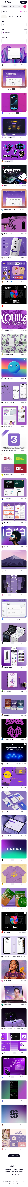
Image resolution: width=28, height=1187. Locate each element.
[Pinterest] (18, 1174)
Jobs (7, 1183)
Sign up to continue (14, 1155)
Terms (13, 1181)
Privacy (18, 1181)
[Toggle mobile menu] (2, 2)
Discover (4, 16)
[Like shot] (21, 65)
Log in (23, 2)
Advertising (7, 1171)
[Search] (24, 6)
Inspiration (21, 1169)
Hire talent (14, 1169)
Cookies (23, 1181)
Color (2, 29)
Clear (25, 29)
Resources (19, 1183)
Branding (19, 16)
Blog (13, 1171)
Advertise (24, 185)
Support (21, 1171)
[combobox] (9, 6)
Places (14, 1183)
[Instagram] (15, 1174)
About (16, 1171)
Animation (11, 16)
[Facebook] (12, 1174)
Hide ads (18, 185)
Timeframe (4, 37)
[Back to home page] (7, 2)
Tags (2, 21)
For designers (7, 1169)
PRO (15, 64)
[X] (10, 1174)
